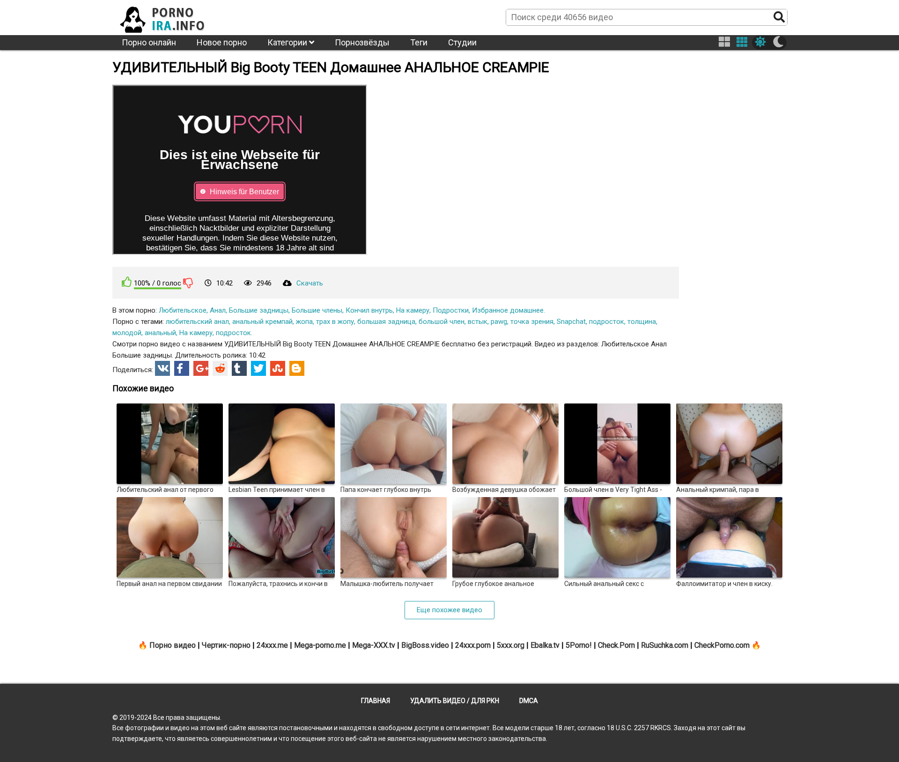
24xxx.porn (473, 645)
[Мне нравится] (127, 282)
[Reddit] (220, 368)
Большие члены (317, 310)
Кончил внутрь (369, 310)
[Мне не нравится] (188, 282)
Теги (418, 42)
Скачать (309, 283)
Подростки (451, 310)
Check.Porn (616, 645)
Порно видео (172, 645)
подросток (606, 321)
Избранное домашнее (508, 310)
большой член (441, 321)
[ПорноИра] (170, 17)
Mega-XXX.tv (373, 645)
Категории (288, 42)
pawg (499, 321)
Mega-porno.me (320, 645)
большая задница (386, 321)
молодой (126, 333)
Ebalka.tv (545, 645)
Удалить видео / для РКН (454, 700)
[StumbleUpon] (277, 368)
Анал (218, 310)
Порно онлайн (149, 42)
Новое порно (222, 42)
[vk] (162, 368)
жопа (304, 321)
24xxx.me (272, 645)
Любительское (182, 310)
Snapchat (571, 321)
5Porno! (579, 645)
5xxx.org (510, 645)
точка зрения (531, 321)
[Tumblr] (239, 368)
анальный (160, 333)
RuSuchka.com (664, 645)
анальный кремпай (262, 321)
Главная (375, 700)
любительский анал (197, 321)
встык (477, 321)
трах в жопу (335, 321)
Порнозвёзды (362, 42)
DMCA (528, 700)
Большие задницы (258, 310)
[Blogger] (296, 368)
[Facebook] (181, 368)
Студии (462, 42)
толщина (641, 321)
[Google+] (200, 368)
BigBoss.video (425, 645)
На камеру (412, 310)
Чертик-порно (226, 645)
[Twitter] (258, 368)
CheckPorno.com (722, 645)
